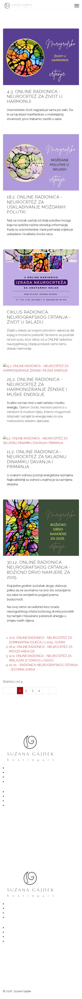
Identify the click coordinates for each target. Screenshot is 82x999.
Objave (14, 801)
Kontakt (14, 805)
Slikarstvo (15, 772)
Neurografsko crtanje (23, 777)
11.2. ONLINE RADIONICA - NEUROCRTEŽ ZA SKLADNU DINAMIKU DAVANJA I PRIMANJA (37, 459)
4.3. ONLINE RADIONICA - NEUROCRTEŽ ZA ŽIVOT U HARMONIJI (35, 96)
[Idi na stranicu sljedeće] (45, 690)
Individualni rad (19, 781)
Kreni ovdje (17, 768)
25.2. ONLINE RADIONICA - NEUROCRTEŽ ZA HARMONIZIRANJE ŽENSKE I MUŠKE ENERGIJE (37, 387)
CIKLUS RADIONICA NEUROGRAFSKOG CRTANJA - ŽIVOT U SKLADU (39, 317)
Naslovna (15, 792)
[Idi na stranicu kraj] (52, 690)
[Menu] (76, 5)
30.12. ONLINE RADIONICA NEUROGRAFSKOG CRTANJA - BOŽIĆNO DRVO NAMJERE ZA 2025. (39, 570)
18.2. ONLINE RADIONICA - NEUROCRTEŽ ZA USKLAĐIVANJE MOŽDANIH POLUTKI (36, 204)
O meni (14, 796)
